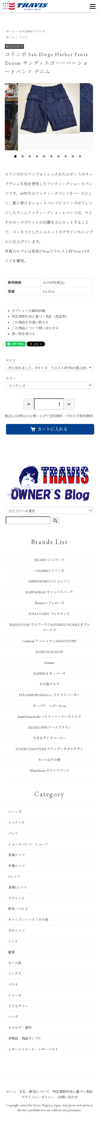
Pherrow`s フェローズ (49, 603)
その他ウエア (49, 684)
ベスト (13, 984)
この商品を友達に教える (30, 322)
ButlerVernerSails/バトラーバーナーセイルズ (49, 716)
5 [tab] (44, 156)
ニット (13, 941)
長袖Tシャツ (17, 887)
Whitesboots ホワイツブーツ (49, 770)
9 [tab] (73, 156)
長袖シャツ (16, 855)
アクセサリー (18, 1006)
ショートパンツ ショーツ (28, 844)
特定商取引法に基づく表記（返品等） (40, 316)
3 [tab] (30, 156)
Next (96, 116)
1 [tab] (15, 156)
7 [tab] (58, 156)
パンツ (23, 37)
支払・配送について (34, 1091)
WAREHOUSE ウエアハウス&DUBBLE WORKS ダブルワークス (49, 627)
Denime (49, 662)
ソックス (14, 973)
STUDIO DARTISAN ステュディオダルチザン (49, 749)
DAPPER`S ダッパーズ (49, 673)
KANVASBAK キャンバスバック (49, 592)
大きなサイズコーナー (49, 738)
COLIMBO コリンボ (32, 31)
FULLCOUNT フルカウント (49, 614)
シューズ (14, 995)
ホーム (10, 31)
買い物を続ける (23, 334)
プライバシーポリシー (38, 1097)
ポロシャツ (16, 930)
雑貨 (11, 952)
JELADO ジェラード (49, 560)
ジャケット (16, 822)
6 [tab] (51, 156)
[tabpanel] (49, 108)
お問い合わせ (68, 1097)
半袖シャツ (16, 866)
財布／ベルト (18, 909)
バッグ (13, 1017)
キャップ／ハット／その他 (28, 919)
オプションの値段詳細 (28, 311)
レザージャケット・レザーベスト (33, 1049)
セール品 (14, 963)
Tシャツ (14, 876)
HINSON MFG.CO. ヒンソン (49, 581)
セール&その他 (49, 760)
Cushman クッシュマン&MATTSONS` (49, 641)
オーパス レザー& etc (49, 706)
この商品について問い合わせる (35, 328)
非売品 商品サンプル (24, 1038)
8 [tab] (65, 156)
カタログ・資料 (20, 1027)
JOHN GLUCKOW (49, 652)
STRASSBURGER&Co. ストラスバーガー (49, 695)
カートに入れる (52, 429)
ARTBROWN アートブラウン (49, 727)
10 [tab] (80, 156)
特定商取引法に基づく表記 (72, 1091)
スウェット (16, 898)
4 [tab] (37, 156)
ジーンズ (15, 812)
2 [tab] (22, 156)
